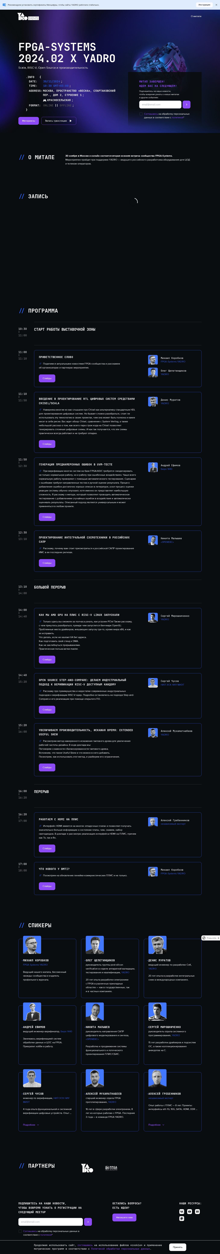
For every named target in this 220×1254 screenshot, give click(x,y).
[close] (218, 938)
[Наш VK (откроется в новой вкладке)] (181, 1211)
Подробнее (29, 1124)
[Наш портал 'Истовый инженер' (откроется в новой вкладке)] (197, 1211)
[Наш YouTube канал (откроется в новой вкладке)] (189, 1211)
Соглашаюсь (151, 113)
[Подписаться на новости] (186, 104)
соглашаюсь (85, 1245)
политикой (177, 117)
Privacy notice (211, 938)
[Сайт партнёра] (87, 1168)
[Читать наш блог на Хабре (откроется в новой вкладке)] (181, 1218)
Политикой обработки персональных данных (120, 1248)
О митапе (196, 16)
